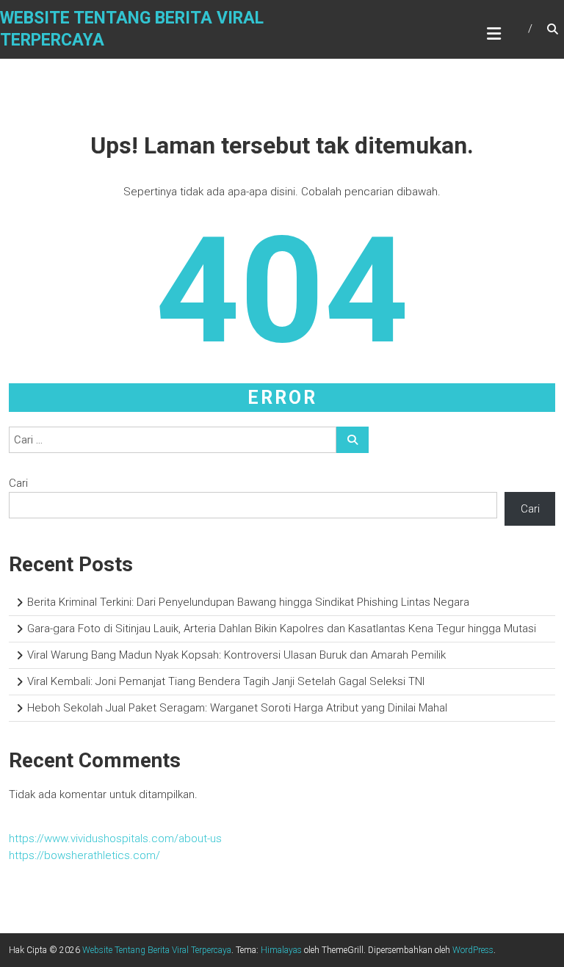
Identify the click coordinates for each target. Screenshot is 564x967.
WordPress (473, 950)
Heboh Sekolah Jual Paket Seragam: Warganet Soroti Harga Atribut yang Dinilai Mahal (237, 707)
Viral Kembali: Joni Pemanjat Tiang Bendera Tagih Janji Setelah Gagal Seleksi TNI (225, 681)
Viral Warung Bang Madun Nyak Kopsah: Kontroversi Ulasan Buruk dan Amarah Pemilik (236, 655)
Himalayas (281, 950)
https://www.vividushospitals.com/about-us (115, 838)
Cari (18, 483)
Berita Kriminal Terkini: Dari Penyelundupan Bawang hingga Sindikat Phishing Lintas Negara (248, 602)
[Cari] (352, 440)
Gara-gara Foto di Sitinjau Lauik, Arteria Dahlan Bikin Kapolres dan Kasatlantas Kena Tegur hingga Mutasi (281, 628)
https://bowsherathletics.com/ (84, 855)
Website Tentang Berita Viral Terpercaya (156, 950)
